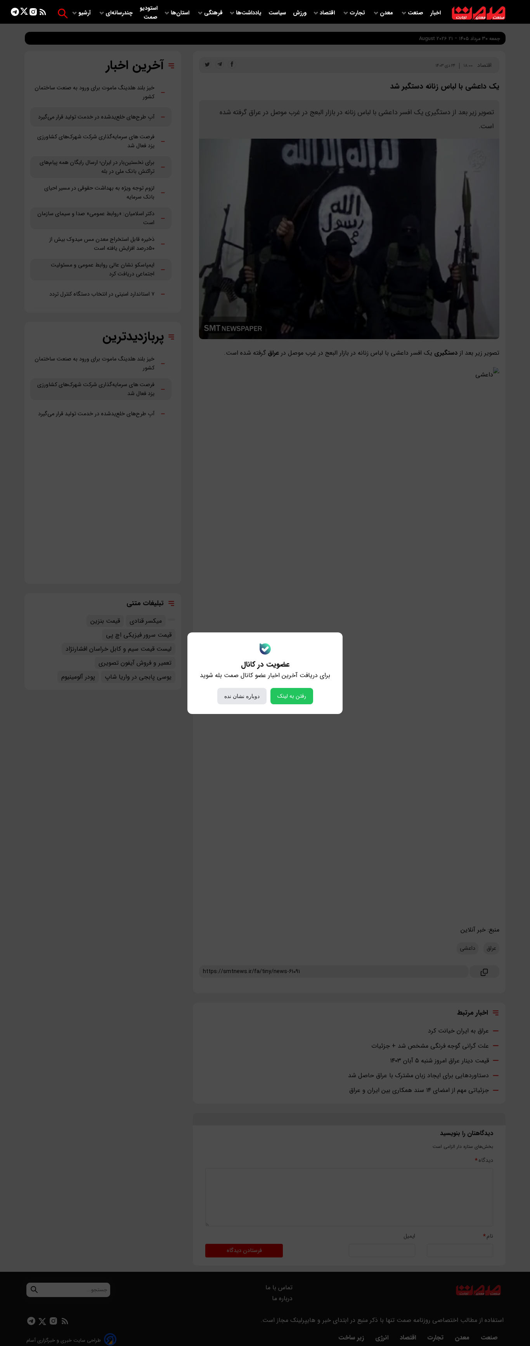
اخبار (435, 13)
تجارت (358, 13)
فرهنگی (213, 13)
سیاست (278, 13)
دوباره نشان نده (242, 696)
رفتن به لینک (291, 696)
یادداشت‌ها (249, 13)
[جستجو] (63, 13)
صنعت (416, 13)
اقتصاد (328, 13)
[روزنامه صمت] (479, 13)
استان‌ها (181, 13)
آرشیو (85, 13)
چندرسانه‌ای (120, 13)
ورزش (300, 13)
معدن (387, 13)
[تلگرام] (15, 13)
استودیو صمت (149, 13)
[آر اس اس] (43, 13)
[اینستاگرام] (33, 13)
